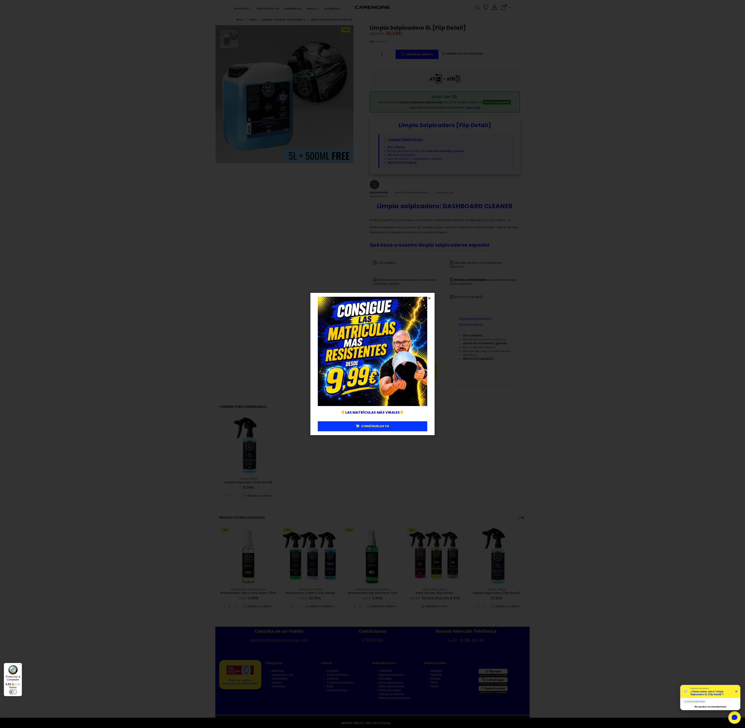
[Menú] (19, 665)
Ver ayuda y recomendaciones (710, 706)
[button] (429, 298)
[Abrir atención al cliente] (734, 717)
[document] (372, 364)
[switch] (13, 692)
